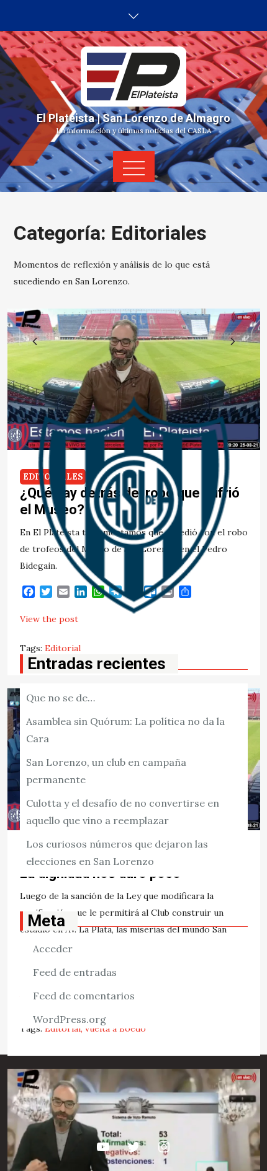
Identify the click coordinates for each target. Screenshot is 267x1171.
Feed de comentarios (84, 995)
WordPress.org (69, 1019)
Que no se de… (60, 697)
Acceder (53, 948)
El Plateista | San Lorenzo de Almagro (133, 118)
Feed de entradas (75, 972)
